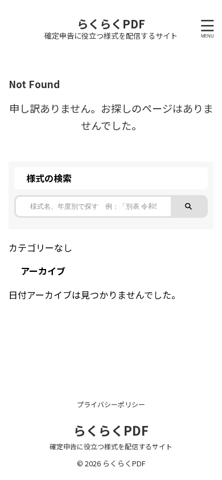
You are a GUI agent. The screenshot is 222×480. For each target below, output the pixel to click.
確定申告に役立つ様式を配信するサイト (111, 446)
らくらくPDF (111, 23)
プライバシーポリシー (111, 404)
